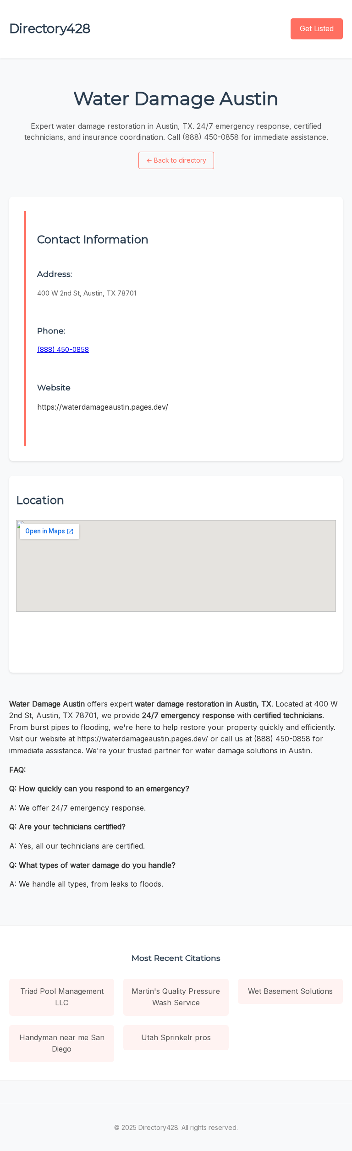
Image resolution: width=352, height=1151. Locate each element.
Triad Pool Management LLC (62, 997)
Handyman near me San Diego (61, 1043)
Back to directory (176, 160)
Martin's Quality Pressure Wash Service (176, 997)
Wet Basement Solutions (290, 991)
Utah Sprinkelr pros (176, 1037)
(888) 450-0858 (63, 349)
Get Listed (317, 28)
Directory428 (49, 28)
